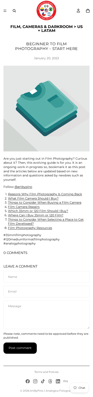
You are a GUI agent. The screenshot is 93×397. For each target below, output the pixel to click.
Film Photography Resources (30, 228)
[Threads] (50, 381)
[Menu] (5, 11)
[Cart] (88, 11)
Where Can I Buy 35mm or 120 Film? (35, 215)
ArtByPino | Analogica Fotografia (51, 390)
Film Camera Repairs (24, 207)
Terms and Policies (46, 372)
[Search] (14, 11)
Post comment (20, 348)
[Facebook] (27, 381)
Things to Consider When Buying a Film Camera (44, 202)
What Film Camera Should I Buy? (33, 198)
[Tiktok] (42, 381)
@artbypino (23, 187)
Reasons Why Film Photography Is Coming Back (45, 194)
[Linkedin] (58, 381)
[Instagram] (35, 381)
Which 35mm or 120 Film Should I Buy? (38, 211)
